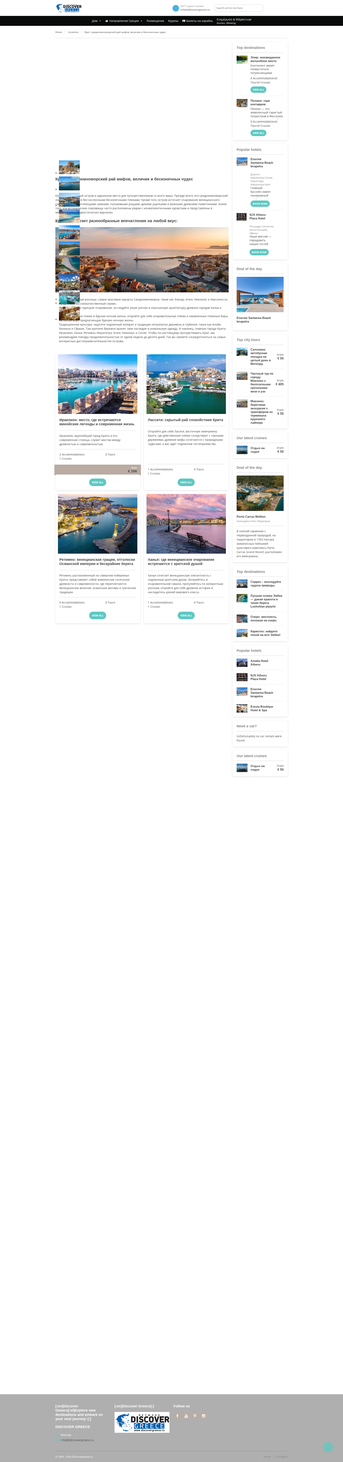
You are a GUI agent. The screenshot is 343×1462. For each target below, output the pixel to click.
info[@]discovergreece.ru (77, 1440)
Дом (94, 21)
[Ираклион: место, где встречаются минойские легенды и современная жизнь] (97, 384)
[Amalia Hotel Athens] (242, 663)
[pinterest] (195, 1416)
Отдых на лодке (258, 449)
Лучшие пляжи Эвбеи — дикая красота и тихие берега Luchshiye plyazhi (266, 601)
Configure (282, 1456)
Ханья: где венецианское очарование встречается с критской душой (181, 562)
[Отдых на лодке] (242, 450)
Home (58, 32)
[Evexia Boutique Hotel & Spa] (242, 708)
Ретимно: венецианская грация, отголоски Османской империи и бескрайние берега (97, 562)
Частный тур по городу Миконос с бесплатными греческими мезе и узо (262, 382)
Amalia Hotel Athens (259, 662)
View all (97, 482)
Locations (73, 32)
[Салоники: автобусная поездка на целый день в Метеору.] (242, 357)
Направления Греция (124, 21)
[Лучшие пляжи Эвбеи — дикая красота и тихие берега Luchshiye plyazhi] (242, 601)
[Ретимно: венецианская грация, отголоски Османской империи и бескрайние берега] (97, 524)
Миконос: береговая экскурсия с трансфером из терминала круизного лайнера (262, 411)
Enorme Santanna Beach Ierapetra (262, 164)
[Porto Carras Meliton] (260, 493)
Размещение (155, 21)
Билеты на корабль (199, 21)
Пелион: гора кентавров (260, 102)
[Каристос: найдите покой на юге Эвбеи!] (242, 633)
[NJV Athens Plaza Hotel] (242, 234)
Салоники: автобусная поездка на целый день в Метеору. (261, 356)
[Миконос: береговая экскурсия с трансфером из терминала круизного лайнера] (242, 411)
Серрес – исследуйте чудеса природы (266, 583)
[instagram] (204, 1416)
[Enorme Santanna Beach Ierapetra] (242, 182)
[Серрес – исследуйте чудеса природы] (242, 583)
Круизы (173, 21)
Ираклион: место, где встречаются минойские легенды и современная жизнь (96, 422)
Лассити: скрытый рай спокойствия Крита (185, 420)
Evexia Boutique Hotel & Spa (262, 708)
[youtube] (186, 1416)
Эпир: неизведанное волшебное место (265, 59)
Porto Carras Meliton (259, 516)
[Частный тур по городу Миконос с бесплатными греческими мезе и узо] (242, 382)
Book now (260, 203)
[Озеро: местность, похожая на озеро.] (242, 618)
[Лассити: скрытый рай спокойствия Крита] (186, 384)
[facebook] (177, 1416)
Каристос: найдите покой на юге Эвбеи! (265, 633)
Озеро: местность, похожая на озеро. (264, 618)
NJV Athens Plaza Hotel (258, 218)
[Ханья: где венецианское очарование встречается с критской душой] (186, 524)
